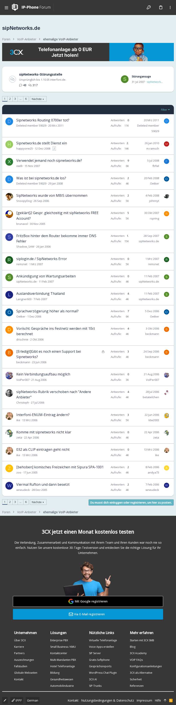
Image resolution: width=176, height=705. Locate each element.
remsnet (21, 264)
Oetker (154, 183)
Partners (19, 653)
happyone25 (24, 148)
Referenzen (137, 686)
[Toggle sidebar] (170, 7)
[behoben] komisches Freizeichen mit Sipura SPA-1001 (60, 467)
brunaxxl (22, 224)
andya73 (153, 472)
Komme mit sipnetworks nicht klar (43, 432)
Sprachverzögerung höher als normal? (47, 311)
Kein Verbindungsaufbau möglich (43, 374)
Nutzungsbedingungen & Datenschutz (107, 700)
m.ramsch (152, 148)
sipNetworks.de (156, 82)
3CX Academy (138, 653)
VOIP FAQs (136, 660)
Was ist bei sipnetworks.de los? (41, 178)
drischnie (22, 339)
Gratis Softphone (99, 660)
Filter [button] (164, 110)
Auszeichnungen (24, 660)
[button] (6, 7)
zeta (19, 437)
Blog (132, 647)
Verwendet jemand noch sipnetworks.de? (49, 160)
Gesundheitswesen (61, 679)
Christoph (22, 402)
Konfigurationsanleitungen (146, 666)
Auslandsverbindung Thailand (40, 293)
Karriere (19, 647)
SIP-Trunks (95, 686)
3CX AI (93, 679)
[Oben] (165, 700)
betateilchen (151, 397)
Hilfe (158, 700)
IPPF (18, 700)
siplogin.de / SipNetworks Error (41, 258)
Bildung (54, 673)
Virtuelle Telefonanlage (103, 640)
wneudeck (23, 490)
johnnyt (154, 201)
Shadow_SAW (25, 246)
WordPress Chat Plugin (103, 673)
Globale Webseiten (25, 673)
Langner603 (24, 299)
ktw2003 (154, 420)
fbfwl (155, 166)
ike (18, 420)
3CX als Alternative (141, 673)
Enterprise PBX (59, 640)
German (32, 700)
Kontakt (18, 679)
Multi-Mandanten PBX (63, 660)
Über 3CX (20, 640)
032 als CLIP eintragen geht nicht (43, 449)
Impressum (144, 700)
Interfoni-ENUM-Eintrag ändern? (43, 414)
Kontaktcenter (58, 653)
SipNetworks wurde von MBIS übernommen (51, 195)
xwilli (19, 166)
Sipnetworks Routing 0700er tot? (42, 120)
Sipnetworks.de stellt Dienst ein (41, 143)
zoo (18, 472)
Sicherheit (136, 679)
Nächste (37, 99)
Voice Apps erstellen (101, 647)
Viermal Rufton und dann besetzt (43, 484)
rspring (154, 218)
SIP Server (95, 653)
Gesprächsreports (100, 666)
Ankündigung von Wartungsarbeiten (46, 276)
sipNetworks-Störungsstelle (40, 74)
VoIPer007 (22, 380)
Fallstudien (20, 666)
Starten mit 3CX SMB (142, 640)
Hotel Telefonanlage (62, 666)
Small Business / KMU (63, 647)
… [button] (20, 99)
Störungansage (141, 76)
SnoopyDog (24, 201)
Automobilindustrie (62, 686)
